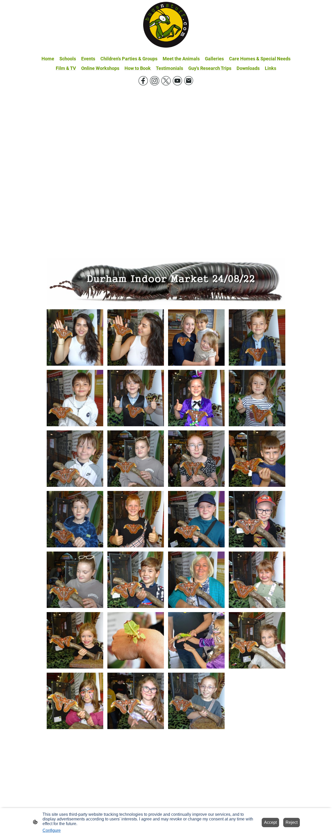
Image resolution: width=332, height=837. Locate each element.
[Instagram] (154, 80)
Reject (292, 822)
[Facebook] (143, 80)
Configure (52, 830)
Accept (270, 822)
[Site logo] (166, 25)
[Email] (188, 80)
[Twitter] (166, 80)
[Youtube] (177, 80)
